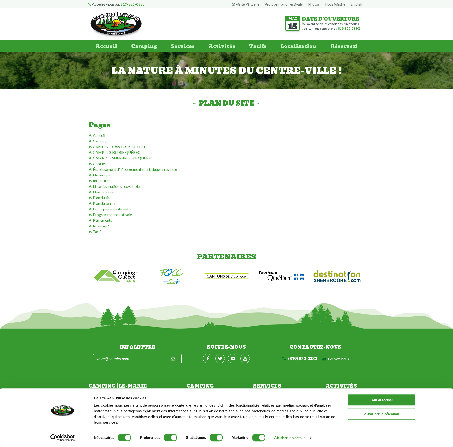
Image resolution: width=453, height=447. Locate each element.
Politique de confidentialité (115, 209)
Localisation (298, 46)
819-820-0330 (133, 4)
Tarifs (258, 46)
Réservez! (344, 46)
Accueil (106, 46)
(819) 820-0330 (302, 358)
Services (183, 46)
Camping (144, 46)
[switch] (170, 437)
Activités (222, 46)
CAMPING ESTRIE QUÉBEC (116, 152)
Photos (314, 4)
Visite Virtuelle (247, 4)
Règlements (102, 220)
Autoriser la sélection (381, 414)
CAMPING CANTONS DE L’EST (119, 146)
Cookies (99, 163)
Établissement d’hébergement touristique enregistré (135, 169)
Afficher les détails (289, 438)
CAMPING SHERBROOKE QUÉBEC (123, 158)
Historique (101, 175)
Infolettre (101, 180)
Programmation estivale (284, 4)
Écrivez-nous (338, 358)
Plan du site (102, 197)
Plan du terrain (104, 203)
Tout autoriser (381, 400)
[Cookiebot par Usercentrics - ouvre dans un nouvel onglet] (62, 437)
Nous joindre (335, 4)
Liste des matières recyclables (117, 186)
